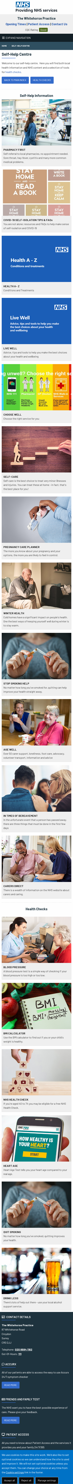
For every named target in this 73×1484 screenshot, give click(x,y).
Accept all (9, 1480)
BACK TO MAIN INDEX (15, 80)
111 (19, 1353)
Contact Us (59, 24)
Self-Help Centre (21, 46)
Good (43, 29)
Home (4, 46)
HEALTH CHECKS (42, 80)
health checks (13, 71)
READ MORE (10, 1385)
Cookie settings (15, 1472)
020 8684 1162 (23, 1349)
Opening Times (16, 24)
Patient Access (39, 24)
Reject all (26, 1480)
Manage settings (47, 1480)
